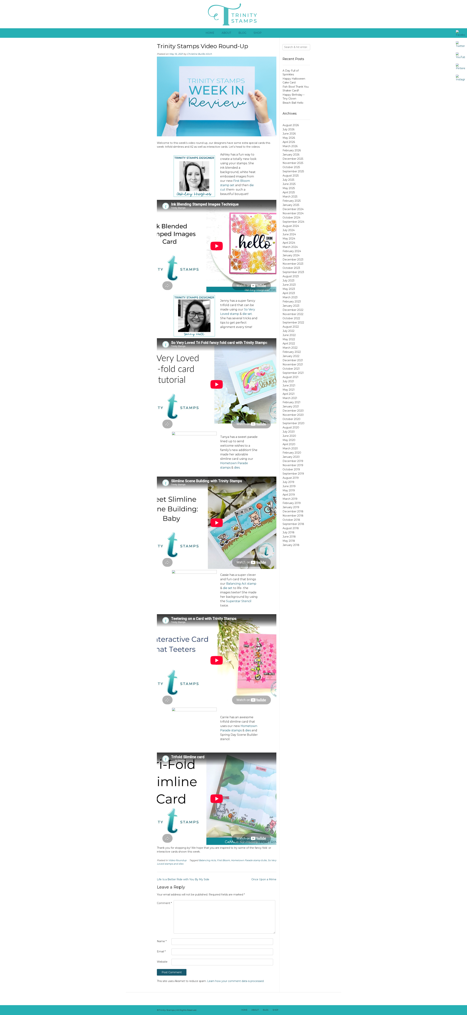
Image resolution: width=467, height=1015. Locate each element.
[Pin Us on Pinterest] (306, 1010)
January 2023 (291, 305)
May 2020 (289, 440)
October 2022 (291, 318)
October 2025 (291, 167)
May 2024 (289, 238)
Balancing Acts (207, 860)
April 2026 (289, 142)
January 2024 (291, 255)
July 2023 (288, 280)
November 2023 (293, 263)
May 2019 (289, 490)
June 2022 (289, 335)
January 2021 (291, 406)
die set (247, 314)
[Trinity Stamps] (233, 14)
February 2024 (292, 251)
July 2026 (288, 129)
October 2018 (291, 519)
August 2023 (291, 276)
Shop (258, 32)
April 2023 (289, 293)
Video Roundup (177, 860)
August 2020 (291, 427)
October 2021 (291, 368)
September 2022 (293, 322)
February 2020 (292, 452)
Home (210, 32)
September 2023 (293, 272)
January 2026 (291, 154)
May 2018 (289, 540)
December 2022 (293, 310)
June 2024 (289, 234)
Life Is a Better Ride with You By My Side (183, 879)
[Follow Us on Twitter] (292, 1010)
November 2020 (293, 415)
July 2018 (288, 532)
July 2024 (289, 230)
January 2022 (291, 356)
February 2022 (292, 352)
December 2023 (293, 259)
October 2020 (291, 419)
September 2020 (293, 423)
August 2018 (291, 528)
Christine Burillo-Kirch (199, 54)
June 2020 (289, 436)
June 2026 (289, 133)
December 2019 (293, 461)
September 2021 (293, 373)
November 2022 (293, 314)
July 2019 (288, 482)
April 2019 (289, 494)
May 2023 (289, 289)
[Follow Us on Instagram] (302, 1010)
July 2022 (288, 331)
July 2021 (288, 381)
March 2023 (290, 297)
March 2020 (290, 448)
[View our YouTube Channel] (297, 1010)
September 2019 (293, 473)
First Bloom (223, 860)
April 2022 (289, 343)
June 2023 (289, 284)
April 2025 (289, 192)
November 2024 (293, 213)
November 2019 (293, 465)
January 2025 (291, 205)
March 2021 (290, 398)
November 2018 (293, 515)
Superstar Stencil (238, 601)
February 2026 (292, 150)
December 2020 (293, 410)
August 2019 (291, 477)
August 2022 (291, 326)
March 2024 (290, 247)
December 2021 (293, 360)
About (226, 32)
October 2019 (291, 469)
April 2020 (289, 444)
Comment (164, 903)
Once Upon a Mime (263, 879)
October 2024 (291, 217)
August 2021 (290, 377)
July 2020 (289, 431)
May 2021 (289, 389)
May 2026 (289, 137)
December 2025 (293, 158)
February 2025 (292, 200)
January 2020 (291, 456)
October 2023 (291, 268)
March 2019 (290, 498)
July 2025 (288, 179)
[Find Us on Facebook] (287, 1010)
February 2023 (292, 301)
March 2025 (290, 196)
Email (161, 951)
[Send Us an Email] (283, 1010)
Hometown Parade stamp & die (249, 860)
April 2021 (289, 394)
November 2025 (293, 163)
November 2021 (293, 364)
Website (162, 961)
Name (162, 941)
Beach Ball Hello (293, 102)
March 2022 (290, 347)
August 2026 (291, 125)
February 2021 (291, 402)
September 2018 (293, 524)
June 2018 (289, 536)
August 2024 (291, 226)
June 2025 (289, 184)
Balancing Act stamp (241, 583)
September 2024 (293, 221)
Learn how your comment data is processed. (235, 981)
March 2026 (290, 146)
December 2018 (293, 511)
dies (237, 467)
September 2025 (293, 171)
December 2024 (293, 209)
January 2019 (291, 507)
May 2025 (289, 188)
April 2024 (289, 242)
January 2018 (291, 545)
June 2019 (289, 486)
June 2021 (289, 385)
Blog (242, 32)
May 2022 (289, 339)
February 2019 (292, 503)
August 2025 (291, 175)
